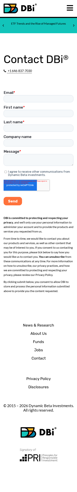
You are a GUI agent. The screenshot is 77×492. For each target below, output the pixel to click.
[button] (3, 25)
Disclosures (38, 387)
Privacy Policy (38, 378)
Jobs (38, 350)
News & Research (38, 325)
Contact (39, 358)
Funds (38, 341)
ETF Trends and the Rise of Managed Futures (38, 23)
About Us (38, 333)
